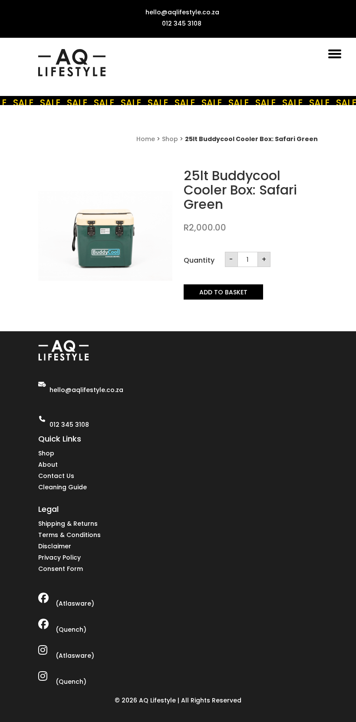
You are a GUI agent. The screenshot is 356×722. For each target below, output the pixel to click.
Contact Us (56, 475)
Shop (170, 139)
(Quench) (71, 629)
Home (145, 139)
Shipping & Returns (68, 523)
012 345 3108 (69, 424)
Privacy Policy (59, 557)
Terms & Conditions (69, 535)
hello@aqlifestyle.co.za (86, 390)
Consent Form (60, 568)
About (48, 464)
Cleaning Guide (62, 487)
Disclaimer (54, 546)
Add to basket (223, 292)
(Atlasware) (75, 603)
